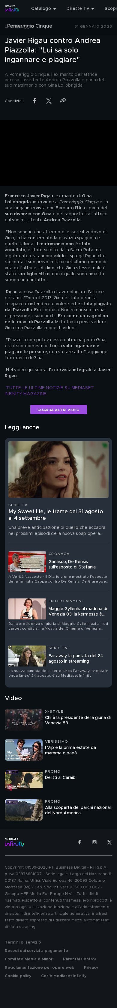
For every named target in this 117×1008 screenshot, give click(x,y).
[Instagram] (94, 842)
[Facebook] (79, 842)
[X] (109, 842)
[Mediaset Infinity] (12, 9)
